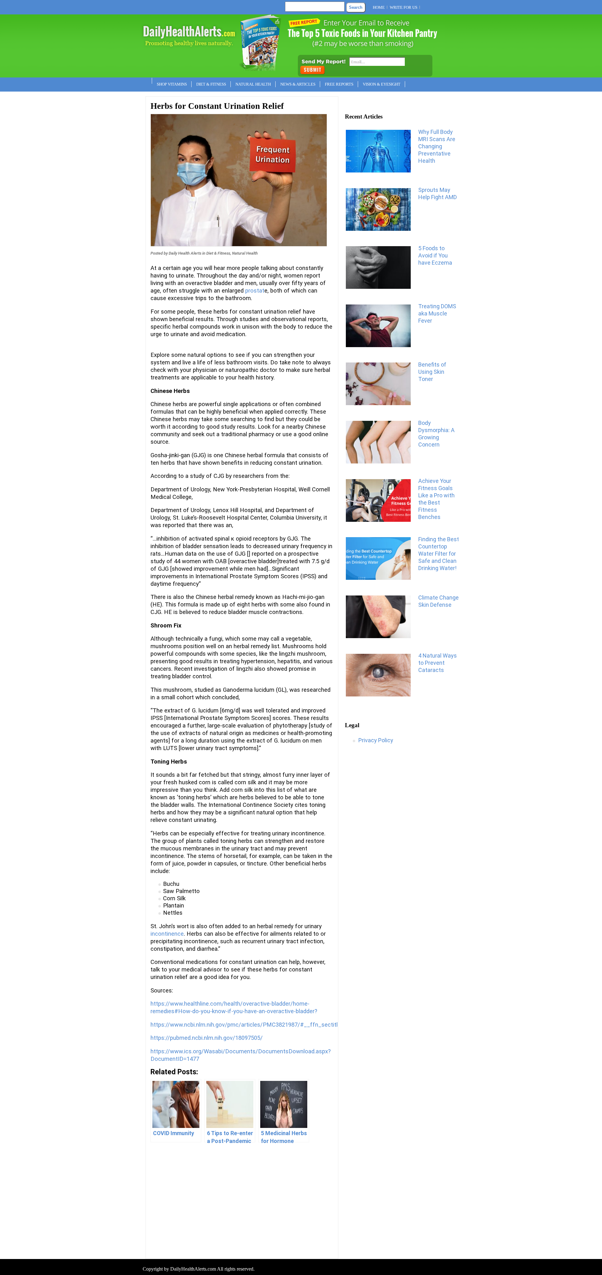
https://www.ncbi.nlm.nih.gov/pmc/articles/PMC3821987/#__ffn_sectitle (245, 1024)
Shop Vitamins (172, 84)
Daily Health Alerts (185, 253)
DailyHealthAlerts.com (193, 1269)
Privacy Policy (375, 740)
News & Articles (297, 84)
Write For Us (403, 7)
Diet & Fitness (211, 84)
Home (379, 7)
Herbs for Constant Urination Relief (217, 106)
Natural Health (253, 84)
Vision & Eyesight (381, 84)
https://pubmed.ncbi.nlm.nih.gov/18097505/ (206, 1037)
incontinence (167, 933)
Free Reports (339, 84)
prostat (254, 290)
